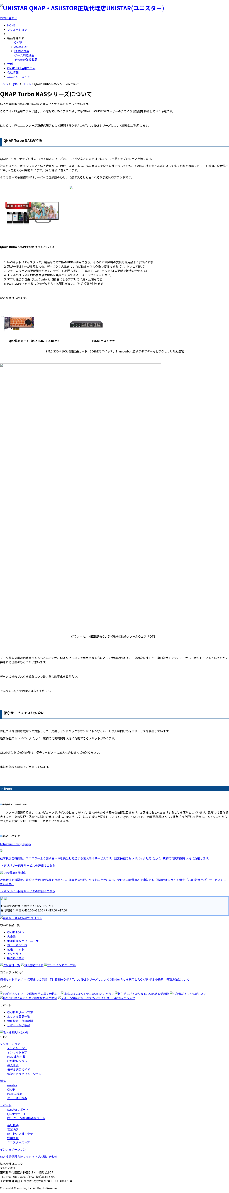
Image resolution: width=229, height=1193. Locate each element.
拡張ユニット (15, 949)
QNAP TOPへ (15, 932)
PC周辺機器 (21, 51)
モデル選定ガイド (18, 1069)
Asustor (12, 1085)
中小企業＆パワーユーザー (24, 941)
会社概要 (13, 1125)
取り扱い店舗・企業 (20, 1134)
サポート (13, 64)
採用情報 (13, 1138)
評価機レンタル (17, 1061)
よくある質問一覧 (18, 1016)
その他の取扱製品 (25, 59)
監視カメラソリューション (24, 1074)
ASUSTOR (21, 46)
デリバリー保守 (17, 1048)
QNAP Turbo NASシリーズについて (86, 979)
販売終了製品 (15, 958)
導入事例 (13, 1065)
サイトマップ (31, 1156)
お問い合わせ (8, 18)
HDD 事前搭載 (16, 1056)
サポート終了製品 (18, 1025)
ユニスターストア (18, 76)
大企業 (11, 936)
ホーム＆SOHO (17, 945)
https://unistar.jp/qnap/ (15, 844)
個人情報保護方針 (11, 1156)
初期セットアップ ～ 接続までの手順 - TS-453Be (31, 979)
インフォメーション (13, 1149)
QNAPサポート (16, 1114)
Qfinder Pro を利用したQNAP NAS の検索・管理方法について (149, 979)
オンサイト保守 (17, 1052)
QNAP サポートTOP (20, 1012)
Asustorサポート (18, 1109)
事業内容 (13, 1129)
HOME (11, 25)
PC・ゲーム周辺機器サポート (26, 1118)
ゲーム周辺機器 (24, 55)
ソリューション (17, 29)
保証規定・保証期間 (20, 1021)
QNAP (18, 42)
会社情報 (13, 72)
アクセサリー (15, 953)
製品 (3, 1081)
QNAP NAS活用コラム (21, 68)
